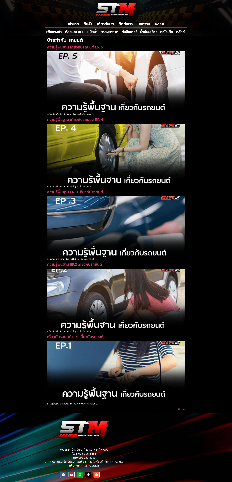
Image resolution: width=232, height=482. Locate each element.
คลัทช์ (180, 31)
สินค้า (88, 24)
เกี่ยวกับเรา (105, 24)
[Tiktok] (88, 475)
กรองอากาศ (109, 31)
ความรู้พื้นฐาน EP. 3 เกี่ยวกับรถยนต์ (75, 192)
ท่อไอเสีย (166, 31)
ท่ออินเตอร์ (129, 31)
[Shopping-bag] (97, 475)
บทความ (144, 24)
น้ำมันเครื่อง (148, 31)
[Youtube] (72, 475)
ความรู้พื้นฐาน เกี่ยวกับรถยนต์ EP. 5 (75, 47)
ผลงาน (160, 24)
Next (181, 409)
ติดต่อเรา (126, 24)
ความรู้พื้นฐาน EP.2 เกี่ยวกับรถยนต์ (74, 264)
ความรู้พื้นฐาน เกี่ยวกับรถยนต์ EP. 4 (75, 119)
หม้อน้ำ (92, 31)
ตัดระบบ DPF (74, 31)
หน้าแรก (73, 24)
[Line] (80, 475)
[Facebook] (63, 475)
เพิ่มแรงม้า (54, 31)
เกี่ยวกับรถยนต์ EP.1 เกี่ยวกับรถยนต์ (75, 337)
